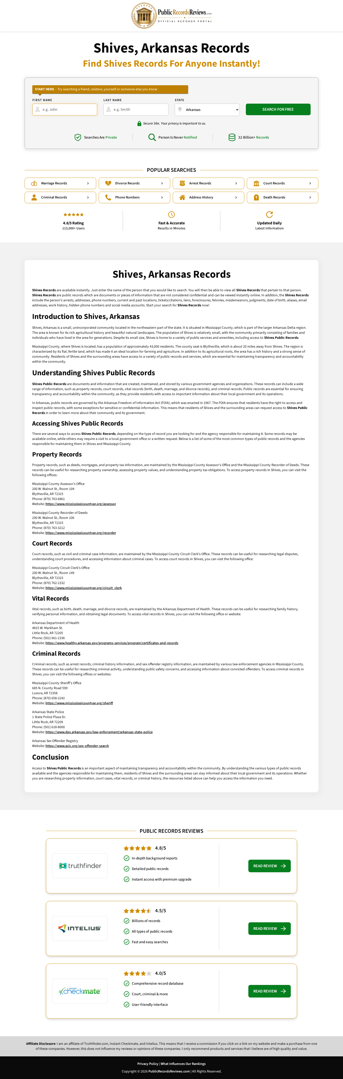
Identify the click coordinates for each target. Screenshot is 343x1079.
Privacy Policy (147, 1063)
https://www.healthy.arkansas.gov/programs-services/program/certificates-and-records (111, 643)
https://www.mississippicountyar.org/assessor (80, 504)
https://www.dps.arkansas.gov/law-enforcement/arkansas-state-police (99, 732)
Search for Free (278, 109)
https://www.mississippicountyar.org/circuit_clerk (83, 588)
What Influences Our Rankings (183, 1063)
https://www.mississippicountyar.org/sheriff (79, 703)
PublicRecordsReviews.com (169, 1071)
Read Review (265, 866)
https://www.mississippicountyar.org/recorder (80, 532)
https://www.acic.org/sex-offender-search (77, 746)
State (179, 100)
